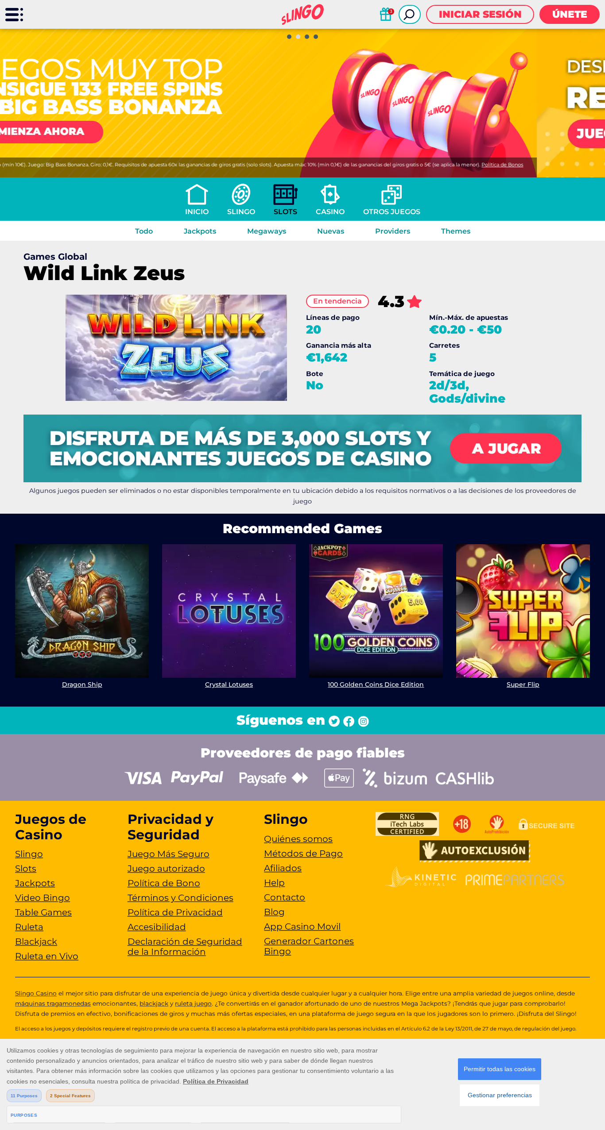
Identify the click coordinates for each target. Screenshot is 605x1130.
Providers (392, 231)
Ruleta (29, 927)
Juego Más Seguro (168, 854)
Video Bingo (42, 897)
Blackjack (36, 941)
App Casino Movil (302, 926)
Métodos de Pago (303, 853)
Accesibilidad (157, 927)
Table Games (43, 912)
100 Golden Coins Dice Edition (376, 684)
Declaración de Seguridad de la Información (185, 946)
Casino (330, 212)
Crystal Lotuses (229, 684)
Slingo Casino (36, 993)
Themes (455, 231)
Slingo (241, 212)
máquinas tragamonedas (53, 1003)
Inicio (197, 212)
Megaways (266, 231)
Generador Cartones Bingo (309, 946)
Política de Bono (164, 883)
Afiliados (283, 868)
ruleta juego (193, 1003)
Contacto (284, 897)
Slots (285, 212)
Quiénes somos (298, 839)
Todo (144, 231)
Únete (569, 14)
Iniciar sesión (480, 14)
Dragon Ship (82, 684)
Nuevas (330, 231)
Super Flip (523, 684)
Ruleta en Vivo (46, 956)
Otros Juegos (391, 212)
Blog (274, 912)
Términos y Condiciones (180, 897)
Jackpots (200, 231)
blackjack (154, 1003)
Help (274, 882)
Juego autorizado (166, 868)
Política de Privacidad (175, 912)
